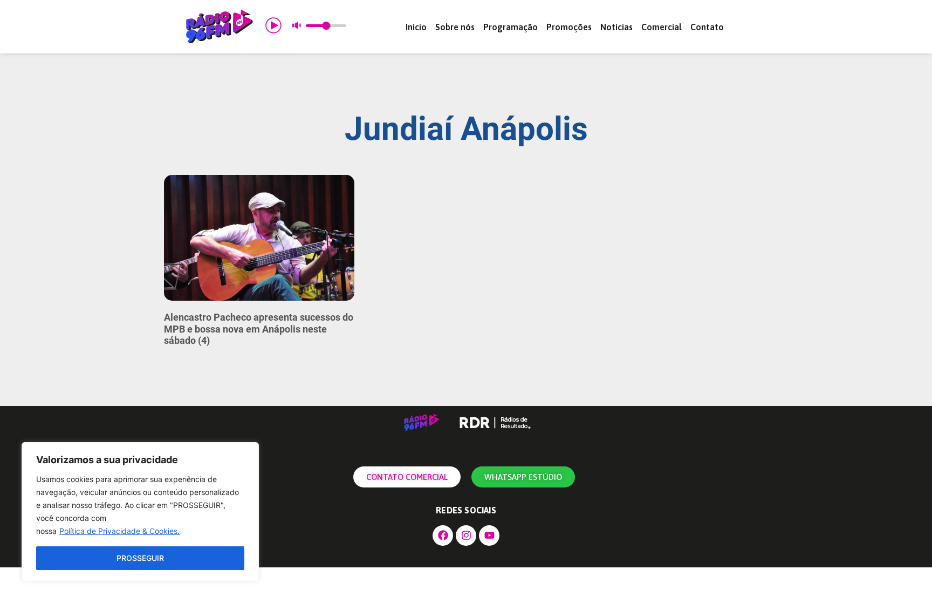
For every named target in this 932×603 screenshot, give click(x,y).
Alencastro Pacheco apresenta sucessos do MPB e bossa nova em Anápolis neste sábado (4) (258, 328)
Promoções (569, 27)
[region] (140, 511)
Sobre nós (455, 27)
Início (416, 27)
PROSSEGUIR (140, 558)
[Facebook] (443, 535)
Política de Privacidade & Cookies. (119, 531)
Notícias (616, 27)
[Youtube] (489, 535)
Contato (707, 27)
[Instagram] (466, 535)
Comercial (661, 27)
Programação (510, 27)
